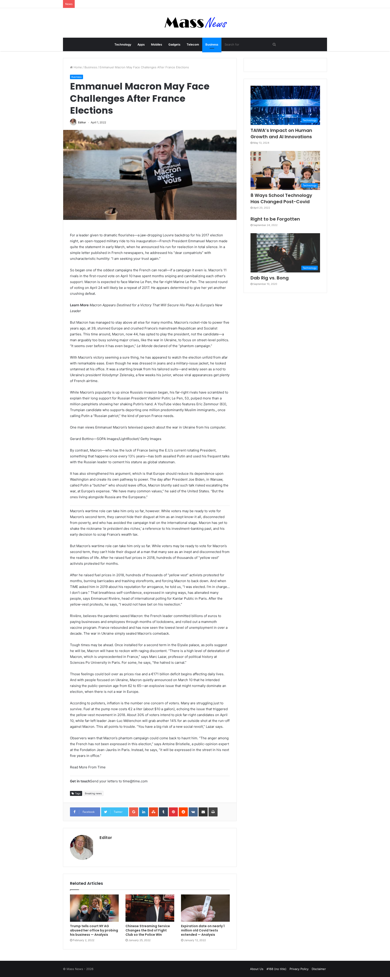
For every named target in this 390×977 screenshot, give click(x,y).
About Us (256, 969)
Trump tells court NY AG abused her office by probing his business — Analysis (94, 930)
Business (211, 44)
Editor (82, 122)
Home (77, 67)
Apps (141, 44)
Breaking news (93, 793)
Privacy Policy (299, 969)
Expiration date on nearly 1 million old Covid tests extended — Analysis (203, 930)
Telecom (193, 44)
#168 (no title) (276, 969)
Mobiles (156, 44)
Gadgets (174, 44)
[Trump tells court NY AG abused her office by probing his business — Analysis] (94, 908)
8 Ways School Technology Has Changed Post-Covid (281, 198)
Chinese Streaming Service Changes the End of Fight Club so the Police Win (147, 930)
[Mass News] (195, 23)
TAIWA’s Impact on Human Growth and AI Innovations (281, 133)
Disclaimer (319, 969)
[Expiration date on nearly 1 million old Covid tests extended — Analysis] (205, 908)
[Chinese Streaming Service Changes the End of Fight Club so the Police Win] (149, 908)
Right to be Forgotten (275, 219)
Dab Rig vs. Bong (270, 278)
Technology (122, 44)
